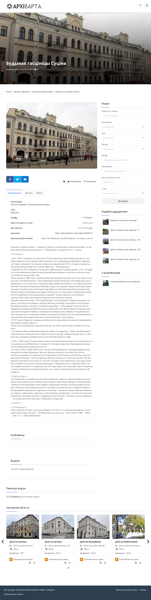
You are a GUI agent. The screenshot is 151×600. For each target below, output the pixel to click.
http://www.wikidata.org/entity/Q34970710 (74, 233)
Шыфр (104, 155)
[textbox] (123, 127)
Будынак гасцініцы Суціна (67, 91)
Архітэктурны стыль (111, 177)
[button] (68, 567)
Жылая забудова (22, 91)
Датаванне (107, 166)
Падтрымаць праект (13, 594)
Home (9, 91)
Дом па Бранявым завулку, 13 (90, 543)
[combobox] (123, 127)
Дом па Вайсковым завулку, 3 (126, 543)
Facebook (34, 589)
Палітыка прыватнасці (126, 589)
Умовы (143, 589)
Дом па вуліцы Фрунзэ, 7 (18, 543)
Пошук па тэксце (109, 111)
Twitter (43, 589)
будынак (15, 212)
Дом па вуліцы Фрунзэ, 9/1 (53, 543)
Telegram (50, 589)
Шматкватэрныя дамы (42, 91)
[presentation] (3, 541)
